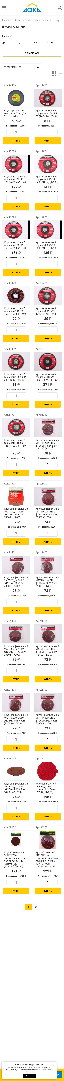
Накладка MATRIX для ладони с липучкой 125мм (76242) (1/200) (46, 788)
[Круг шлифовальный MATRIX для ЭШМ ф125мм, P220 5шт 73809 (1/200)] (48, 702)
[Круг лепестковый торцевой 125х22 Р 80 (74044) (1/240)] (48, 98)
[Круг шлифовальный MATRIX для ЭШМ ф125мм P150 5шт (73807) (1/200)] (48, 633)
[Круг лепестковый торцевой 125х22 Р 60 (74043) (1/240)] (16, 361)
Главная (7, 20)
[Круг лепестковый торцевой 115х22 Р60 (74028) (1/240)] (16, 295)
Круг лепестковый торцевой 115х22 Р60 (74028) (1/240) (15, 311)
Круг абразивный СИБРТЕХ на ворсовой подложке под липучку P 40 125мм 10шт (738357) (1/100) (15, 859)
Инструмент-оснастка (40, 20)
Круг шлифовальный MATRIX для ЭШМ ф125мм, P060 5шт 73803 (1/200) (16, 581)
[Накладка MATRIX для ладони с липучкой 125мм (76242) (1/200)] (48, 771)
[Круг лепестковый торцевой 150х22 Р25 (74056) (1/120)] (16, 164)
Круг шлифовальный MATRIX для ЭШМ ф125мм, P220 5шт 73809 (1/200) (48, 719)
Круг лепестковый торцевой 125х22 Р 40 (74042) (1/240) (46, 311)
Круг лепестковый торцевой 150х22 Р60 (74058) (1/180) (15, 245)
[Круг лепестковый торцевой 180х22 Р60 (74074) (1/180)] (48, 361)
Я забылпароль (31, 2)
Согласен (29, 1076)
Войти (22, 2)
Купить (16, 141)
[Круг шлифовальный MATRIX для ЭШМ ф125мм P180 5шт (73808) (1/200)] (16, 702)
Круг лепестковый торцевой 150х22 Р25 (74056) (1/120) (15, 179)
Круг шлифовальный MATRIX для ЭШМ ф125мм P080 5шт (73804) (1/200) (48, 581)
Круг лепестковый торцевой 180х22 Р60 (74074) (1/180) (47, 377)
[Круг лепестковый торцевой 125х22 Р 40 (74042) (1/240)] (48, 295)
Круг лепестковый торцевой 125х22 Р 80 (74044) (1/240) (46, 113)
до (4, 43)
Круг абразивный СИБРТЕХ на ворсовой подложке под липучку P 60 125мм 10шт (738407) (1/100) (47, 859)
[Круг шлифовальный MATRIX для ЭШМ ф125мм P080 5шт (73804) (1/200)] (48, 565)
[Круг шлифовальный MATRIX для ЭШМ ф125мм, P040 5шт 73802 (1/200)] (48, 496)
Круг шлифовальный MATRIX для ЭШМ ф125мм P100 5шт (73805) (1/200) (16, 788)
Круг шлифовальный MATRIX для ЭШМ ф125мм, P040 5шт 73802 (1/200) (48, 513)
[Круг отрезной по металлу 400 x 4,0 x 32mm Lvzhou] (16, 98)
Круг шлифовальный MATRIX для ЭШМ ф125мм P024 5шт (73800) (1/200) (48, 444)
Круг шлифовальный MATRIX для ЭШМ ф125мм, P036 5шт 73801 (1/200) (16, 513)
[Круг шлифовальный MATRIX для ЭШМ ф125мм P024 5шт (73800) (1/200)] (48, 427)
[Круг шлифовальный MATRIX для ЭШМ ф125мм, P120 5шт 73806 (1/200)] (16, 633)
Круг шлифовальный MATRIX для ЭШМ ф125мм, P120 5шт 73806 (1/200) (16, 650)
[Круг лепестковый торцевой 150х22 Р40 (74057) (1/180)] (48, 164)
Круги (60, 20)
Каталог (19, 20)
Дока (32, 7)
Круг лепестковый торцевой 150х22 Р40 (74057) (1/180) (47, 179)
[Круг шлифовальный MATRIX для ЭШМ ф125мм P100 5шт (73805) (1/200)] (16, 771)
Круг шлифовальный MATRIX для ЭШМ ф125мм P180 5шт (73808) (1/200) (16, 719)
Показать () (32, 53)
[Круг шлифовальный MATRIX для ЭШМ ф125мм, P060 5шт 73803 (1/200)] (16, 565)
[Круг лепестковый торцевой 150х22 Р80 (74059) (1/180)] (48, 229)
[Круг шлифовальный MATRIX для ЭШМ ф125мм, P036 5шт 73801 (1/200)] (16, 496)
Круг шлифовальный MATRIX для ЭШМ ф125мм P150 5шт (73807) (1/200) (48, 650)
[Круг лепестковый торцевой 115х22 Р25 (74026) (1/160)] (16, 427)
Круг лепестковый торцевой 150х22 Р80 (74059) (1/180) (47, 245)
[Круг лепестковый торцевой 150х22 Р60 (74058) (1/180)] (16, 229)
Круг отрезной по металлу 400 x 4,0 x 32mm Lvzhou (15, 113)
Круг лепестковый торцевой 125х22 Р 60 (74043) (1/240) (15, 377)
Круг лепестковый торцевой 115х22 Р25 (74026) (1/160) (15, 443)
